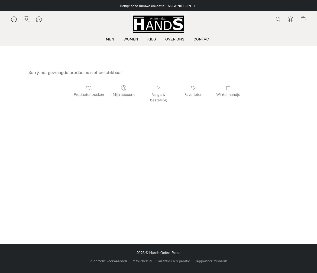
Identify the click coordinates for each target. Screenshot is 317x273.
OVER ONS (174, 39)
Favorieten (193, 94)
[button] (158, 24)
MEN (110, 39)
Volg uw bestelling (158, 97)
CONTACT (202, 39)
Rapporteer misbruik (211, 261)
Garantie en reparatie (173, 261)
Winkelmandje (228, 94)
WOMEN (130, 39)
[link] (182, 6)
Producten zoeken (89, 94)
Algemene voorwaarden (108, 261)
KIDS (151, 39)
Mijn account (124, 94)
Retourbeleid (142, 261)
